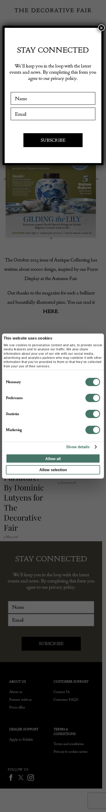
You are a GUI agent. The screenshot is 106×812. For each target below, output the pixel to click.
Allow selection (53, 470)
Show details (78, 447)
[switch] (92, 398)
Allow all (53, 458)
